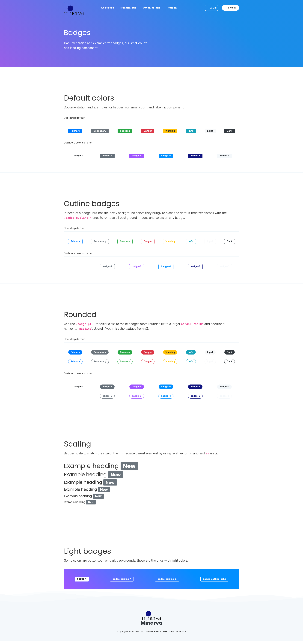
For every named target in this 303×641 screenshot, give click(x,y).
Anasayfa (107, 7)
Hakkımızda (128, 7)
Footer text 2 (162, 631)
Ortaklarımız (151, 7)
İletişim (172, 7)
